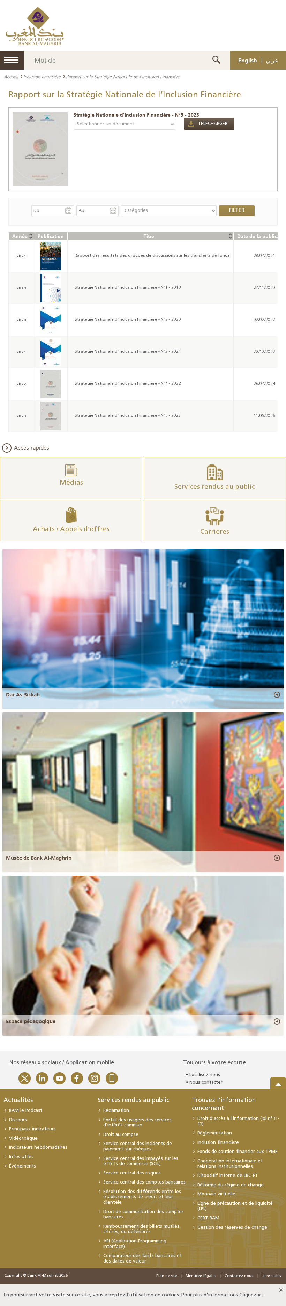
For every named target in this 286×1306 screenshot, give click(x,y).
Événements (22, 1166)
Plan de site (166, 1276)
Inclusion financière (42, 76)
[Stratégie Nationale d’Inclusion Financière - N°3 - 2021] (50, 352)
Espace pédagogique (30, 1021)
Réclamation (116, 1110)
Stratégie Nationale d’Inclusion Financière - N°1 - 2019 (128, 288)
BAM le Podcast (25, 1110)
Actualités (18, 1101)
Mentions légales (201, 1276)
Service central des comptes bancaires (144, 1182)
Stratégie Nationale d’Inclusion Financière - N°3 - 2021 (128, 352)
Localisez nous (204, 1075)
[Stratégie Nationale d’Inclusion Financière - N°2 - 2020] (50, 320)
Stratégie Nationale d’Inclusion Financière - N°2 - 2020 (128, 320)
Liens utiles (271, 1276)
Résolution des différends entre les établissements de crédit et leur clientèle (142, 1197)
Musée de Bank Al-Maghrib (39, 858)
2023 (21, 416)
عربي (272, 60)
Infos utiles (21, 1157)
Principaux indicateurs (32, 1129)
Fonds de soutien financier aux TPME (237, 1151)
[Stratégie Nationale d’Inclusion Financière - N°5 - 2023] (40, 149)
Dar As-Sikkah (23, 695)
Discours (18, 1120)
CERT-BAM (208, 1218)
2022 (21, 384)
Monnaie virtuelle (216, 1194)
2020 (21, 319)
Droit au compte (120, 1134)
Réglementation (214, 1133)
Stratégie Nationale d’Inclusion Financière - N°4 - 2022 (128, 384)
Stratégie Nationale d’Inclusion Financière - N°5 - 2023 (136, 115)
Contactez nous (239, 1276)
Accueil (11, 76)
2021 (21, 255)
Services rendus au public (133, 1101)
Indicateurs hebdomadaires (38, 1147)
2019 (21, 287)
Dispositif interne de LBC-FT (227, 1175)
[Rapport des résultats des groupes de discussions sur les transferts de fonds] (50, 256)
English (247, 60)
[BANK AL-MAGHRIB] (35, 26)
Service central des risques (132, 1173)
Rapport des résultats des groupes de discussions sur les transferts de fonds (152, 256)
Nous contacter (206, 1082)
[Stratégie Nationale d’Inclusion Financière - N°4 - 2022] (50, 384)
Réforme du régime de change (230, 1185)
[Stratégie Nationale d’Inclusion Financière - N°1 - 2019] (50, 288)
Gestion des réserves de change (232, 1227)
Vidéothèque (23, 1138)
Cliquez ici (251, 1295)
